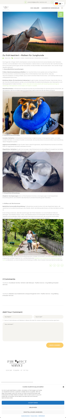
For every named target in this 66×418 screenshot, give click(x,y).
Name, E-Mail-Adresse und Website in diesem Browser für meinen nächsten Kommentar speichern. (31, 320)
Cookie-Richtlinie (25, 415)
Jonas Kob (7, 58)
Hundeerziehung (29, 58)
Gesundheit (17, 58)
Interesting (37, 58)
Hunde (22, 58)
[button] (63, 387)
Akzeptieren (33, 403)
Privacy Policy (34, 415)
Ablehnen (33, 407)
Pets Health (45, 58)
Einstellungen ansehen (33, 412)
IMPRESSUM (41, 415)
